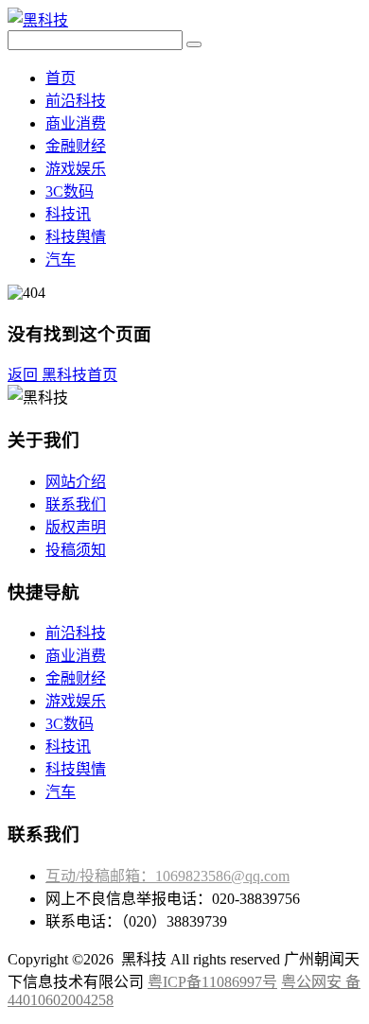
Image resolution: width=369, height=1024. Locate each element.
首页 (60, 78)
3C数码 (69, 191)
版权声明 (75, 527)
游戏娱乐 (75, 169)
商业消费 (75, 123)
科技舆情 (75, 237)
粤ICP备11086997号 (212, 982)
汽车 (60, 260)
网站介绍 (75, 482)
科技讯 (68, 214)
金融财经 (75, 146)
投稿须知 (75, 550)
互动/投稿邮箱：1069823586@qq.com (167, 876)
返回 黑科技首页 (62, 375)
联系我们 (75, 504)
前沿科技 (75, 101)
